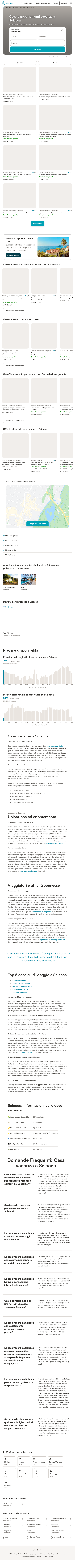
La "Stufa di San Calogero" (21, 983)
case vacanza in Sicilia (55, 746)
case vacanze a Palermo (28, 871)
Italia (49, 57)
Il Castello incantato (19, 981)
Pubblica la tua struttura (42, 3)
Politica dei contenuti (28, 1556)
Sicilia (62, 57)
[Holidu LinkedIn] (37, 1549)
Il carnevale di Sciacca (20, 989)
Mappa (21, 63)
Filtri (56, 63)
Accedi (55, 3)
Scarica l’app (28, 3)
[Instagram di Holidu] (33, 1549)
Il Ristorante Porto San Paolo (22, 986)
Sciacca (68, 57)
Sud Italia (56, 57)
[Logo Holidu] (11, 3)
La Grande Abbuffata (19, 992)
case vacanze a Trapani (54, 843)
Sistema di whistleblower (45, 1556)
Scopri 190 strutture (37, 524)
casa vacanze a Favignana (41, 912)
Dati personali (61, 1554)
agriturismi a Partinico (25, 1052)
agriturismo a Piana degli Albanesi (52, 940)
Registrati (64, 3)
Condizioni (51, 1554)
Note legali (43, 1554)
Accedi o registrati (13, 255)
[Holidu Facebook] (41, 1549)
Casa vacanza (41, 57)
